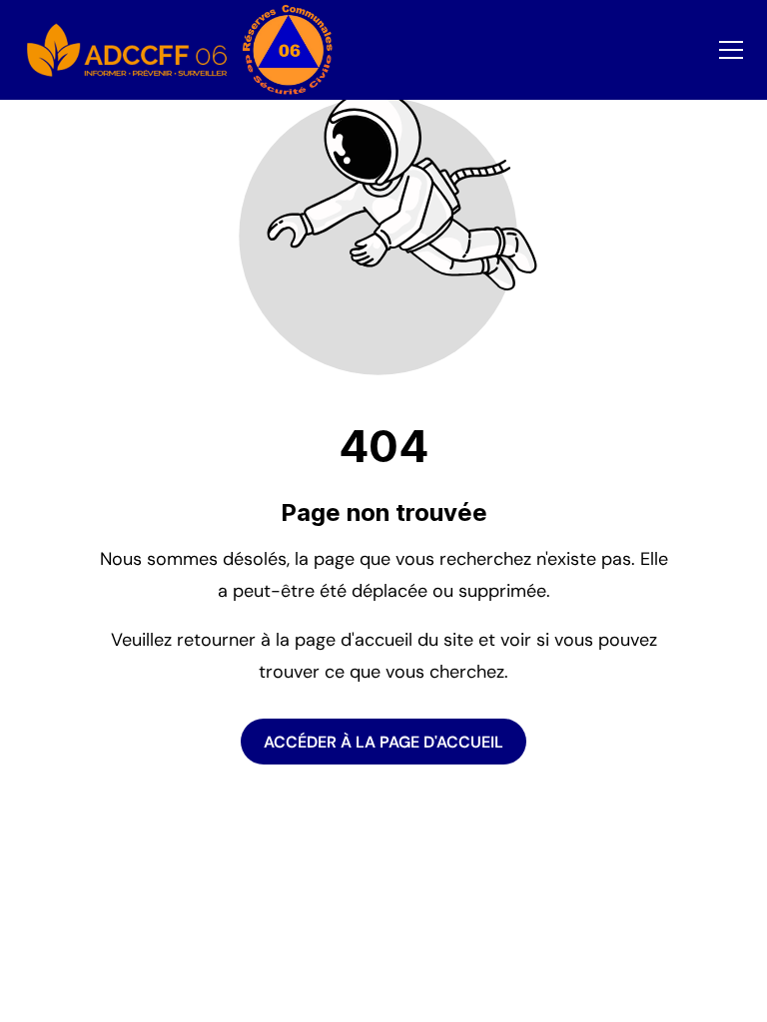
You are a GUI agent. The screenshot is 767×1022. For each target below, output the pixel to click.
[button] (731, 50)
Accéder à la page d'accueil (383, 741)
